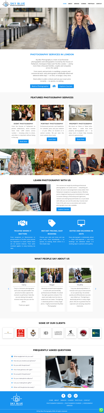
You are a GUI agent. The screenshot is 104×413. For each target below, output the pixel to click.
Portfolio (91, 3)
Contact (99, 3)
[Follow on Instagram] (70, 396)
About (70, 3)
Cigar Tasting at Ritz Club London (17, 161)
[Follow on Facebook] (63, 396)
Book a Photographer (40, 86)
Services (76, 3)
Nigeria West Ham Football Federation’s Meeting (52, 162)
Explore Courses (66, 86)
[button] (102, 161)
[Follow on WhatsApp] (76, 396)
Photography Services (55, 403)
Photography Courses (73, 403)
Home (64, 3)
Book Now (23, 141)
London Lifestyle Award (86, 161)
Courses (83, 3)
